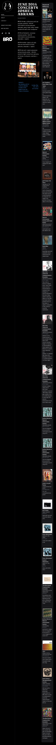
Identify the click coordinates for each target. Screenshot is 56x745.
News (2, 14)
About (3, 17)
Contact (3, 21)
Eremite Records (6, 25)
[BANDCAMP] (2, 33)
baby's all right (31, 42)
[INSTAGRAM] (5, 33)
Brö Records (5, 28)
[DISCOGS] (9, 33)
